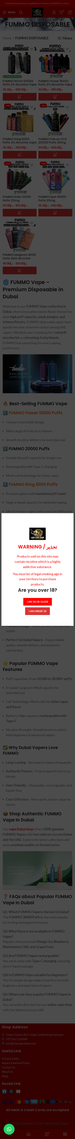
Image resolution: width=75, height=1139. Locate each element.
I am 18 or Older (37, 601)
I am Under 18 (37, 611)
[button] (9, 1129)
